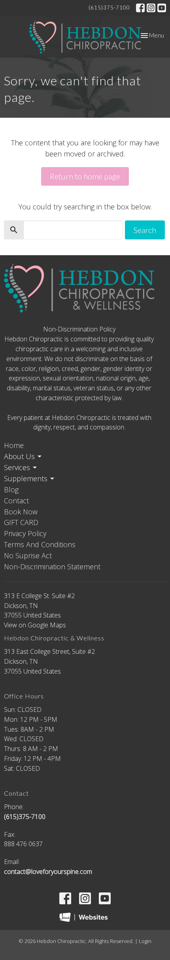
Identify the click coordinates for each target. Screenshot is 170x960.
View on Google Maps (35, 625)
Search (145, 230)
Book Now (21, 511)
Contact (16, 500)
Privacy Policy (25, 533)
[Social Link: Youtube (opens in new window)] (161, 8)
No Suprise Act (28, 555)
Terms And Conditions (40, 544)
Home (14, 445)
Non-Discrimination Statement (52, 566)
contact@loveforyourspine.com (48, 871)
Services (17, 467)
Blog (11, 489)
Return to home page (85, 176)
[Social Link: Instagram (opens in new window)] (151, 8)
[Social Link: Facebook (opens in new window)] (140, 8)
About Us (19, 456)
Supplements (25, 478)
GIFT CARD (21, 522)
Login (145, 941)
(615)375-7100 (109, 7)
